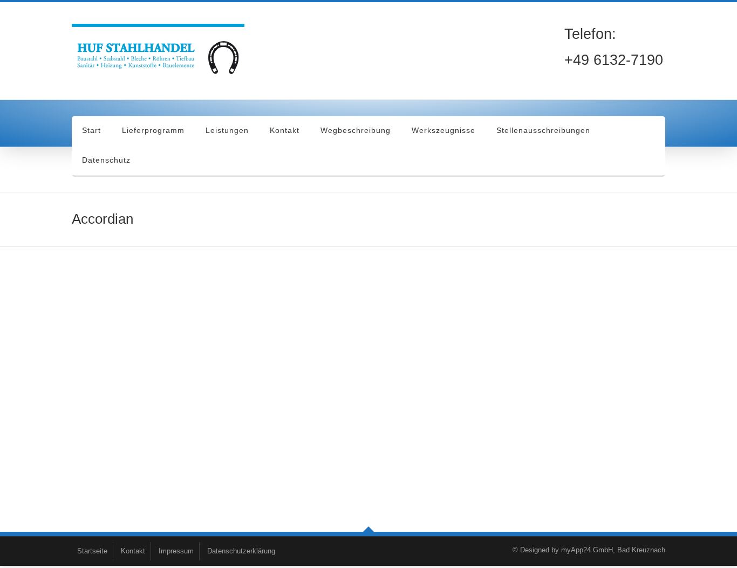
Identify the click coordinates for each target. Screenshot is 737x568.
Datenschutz (106, 160)
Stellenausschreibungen (543, 130)
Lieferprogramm (153, 130)
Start (91, 130)
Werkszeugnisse (443, 130)
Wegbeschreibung (355, 130)
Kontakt (284, 130)
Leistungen (227, 130)
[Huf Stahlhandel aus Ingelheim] (161, 53)
